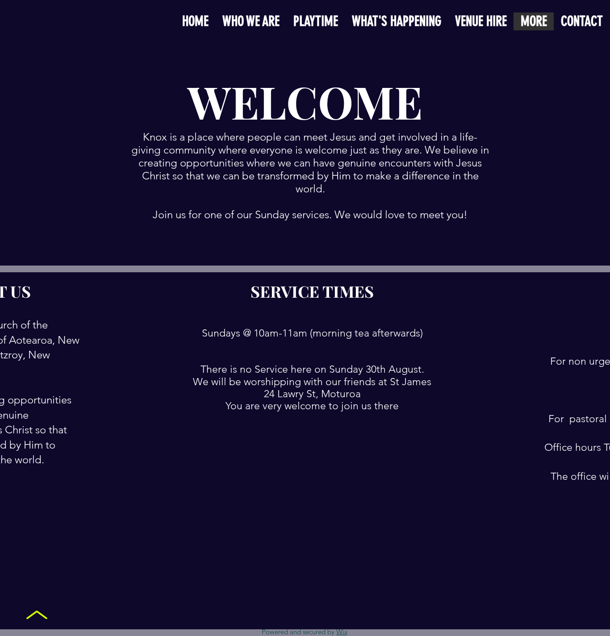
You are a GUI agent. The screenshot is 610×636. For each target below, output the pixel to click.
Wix (341, 632)
